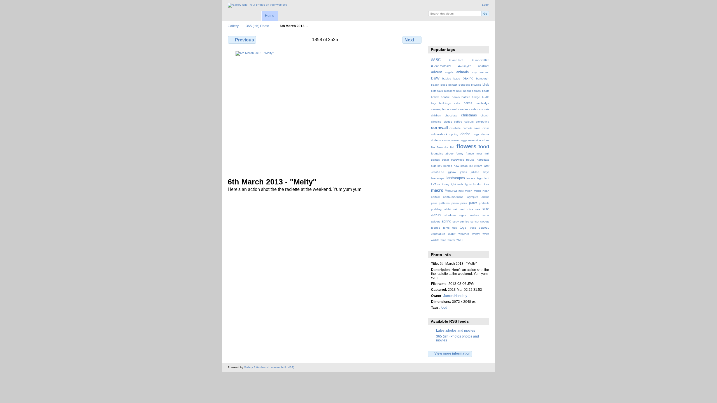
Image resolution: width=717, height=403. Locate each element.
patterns (444, 203)
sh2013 (436, 215)
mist (461, 190)
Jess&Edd (437, 172)
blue (459, 90)
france (470, 153)
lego (480, 178)
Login (485, 4)
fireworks (442, 147)
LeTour (435, 184)
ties (454, 227)
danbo (465, 134)
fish (452, 147)
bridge (476, 97)
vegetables (438, 233)
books (456, 97)
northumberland (453, 196)
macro (437, 190)
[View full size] (325, 111)
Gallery (233, 26)
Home (269, 16)
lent (487, 178)
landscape (437, 178)
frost (479, 153)
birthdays (437, 90)
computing (482, 121)
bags (456, 78)
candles (463, 109)
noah (486, 190)
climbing (436, 121)
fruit (487, 153)
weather (463, 233)
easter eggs (459, 140)
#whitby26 (464, 66)
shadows (450, 215)
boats (485, 90)
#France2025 (480, 60)
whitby (476, 233)
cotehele (455, 128)
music (477, 190)
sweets (484, 221)
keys (486, 172)
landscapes (455, 178)
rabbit (447, 209)
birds (486, 84)
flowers (466, 146)
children (436, 115)
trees (473, 227)
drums (485, 134)
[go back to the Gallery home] (257, 5)
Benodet (464, 84)
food (483, 146)
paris (434, 203)
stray (456, 221)
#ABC (436, 60)
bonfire (445, 97)
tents (446, 227)
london (477, 184)
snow (486, 215)
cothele (467, 128)
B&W (435, 78)
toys (463, 227)
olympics (472, 196)
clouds (448, 121)
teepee (435, 227)
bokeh (435, 97)
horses (447, 165)
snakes (474, 215)
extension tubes (478, 140)
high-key (436, 165)
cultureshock (439, 134)
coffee (458, 121)
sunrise (464, 221)
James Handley (455, 295)
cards (472, 109)
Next (409, 40)
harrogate (483, 159)
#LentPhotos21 (441, 66)
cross (486, 128)
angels (449, 72)
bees (444, 84)
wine (443, 240)
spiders (435, 221)
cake (457, 103)
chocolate (451, 115)
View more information (452, 353)
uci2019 (484, 227)
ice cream (475, 165)
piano (455, 203)
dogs (476, 134)
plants (473, 203)
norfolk (435, 196)
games (435, 159)
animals (462, 72)
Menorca (451, 190)
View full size (434, 39)
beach (435, 84)
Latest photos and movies (455, 330)
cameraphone (440, 109)
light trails (457, 184)
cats (486, 109)
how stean (461, 165)
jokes (463, 172)
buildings (445, 103)
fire (433, 147)
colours (469, 121)
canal (453, 109)
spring (446, 221)
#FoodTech (456, 60)
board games (472, 90)
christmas (469, 115)
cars (480, 109)
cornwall (439, 127)
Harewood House (463, 159)
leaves (471, 178)
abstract (483, 66)
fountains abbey (442, 153)
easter (446, 140)
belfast (452, 84)
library (445, 184)
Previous (244, 40)
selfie (485, 209)
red (462, 209)
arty (474, 72)
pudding (436, 209)
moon (468, 190)
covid (477, 128)
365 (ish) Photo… (259, 26)
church (485, 115)
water (452, 233)
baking (468, 78)
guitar (445, 159)
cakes (468, 103)
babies (446, 78)
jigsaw (452, 172)
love (486, 184)
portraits (484, 203)
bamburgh (482, 78)
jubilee (475, 172)
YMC (459, 240)
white (486, 233)
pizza (463, 203)
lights (468, 184)
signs (462, 215)
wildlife (435, 240)
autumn (484, 72)
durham (436, 140)
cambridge (482, 103)
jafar (486, 165)
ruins (470, 209)
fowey (459, 153)
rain (455, 209)
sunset (475, 221)
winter (451, 240)
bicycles (476, 84)
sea (477, 209)
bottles (466, 97)
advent (436, 72)
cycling (454, 134)
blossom (449, 90)
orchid (485, 196)
